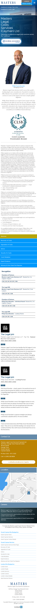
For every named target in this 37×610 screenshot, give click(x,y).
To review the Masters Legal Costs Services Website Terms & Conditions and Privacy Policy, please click (18, 526)
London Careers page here (8, 515)
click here (3, 520)
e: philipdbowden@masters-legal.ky (18, 462)
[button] (34, 2)
